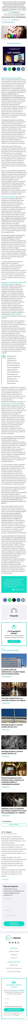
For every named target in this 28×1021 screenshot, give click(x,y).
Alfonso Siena (5, 787)
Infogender (16, 19)
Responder (5, 879)
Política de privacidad (14, 968)
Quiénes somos (14, 951)
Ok (5, 14)
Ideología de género (9, 22)
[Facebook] (9, 943)
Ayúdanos (14, 954)
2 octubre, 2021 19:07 (11, 834)
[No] (26, 8)
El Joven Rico (5, 729)
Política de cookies (14, 971)
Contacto (14, 958)
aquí (16, 1013)
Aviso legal (14, 965)
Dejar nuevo (14, 824)
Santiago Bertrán (6, 676)
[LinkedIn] (15, 943)
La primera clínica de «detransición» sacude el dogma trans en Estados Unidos (13, 672)
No (9, 14)
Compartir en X (19, 589)
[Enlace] (14, 938)
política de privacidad (16, 1006)
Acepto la (14, 1006)
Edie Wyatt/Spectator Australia (11, 78)
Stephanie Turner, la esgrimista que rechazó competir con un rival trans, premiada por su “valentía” (13, 811)
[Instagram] (18, 943)
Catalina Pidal (5, 703)
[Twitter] (12, 943)
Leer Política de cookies (18, 14)
